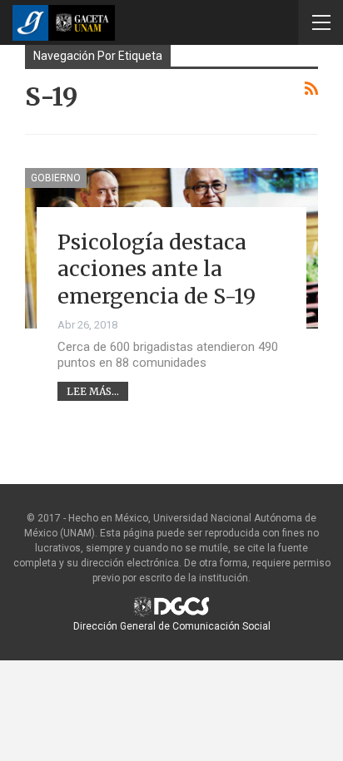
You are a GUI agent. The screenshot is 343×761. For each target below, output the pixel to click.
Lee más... (93, 391)
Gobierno (56, 178)
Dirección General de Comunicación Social (172, 626)
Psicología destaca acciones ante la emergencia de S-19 (156, 269)
